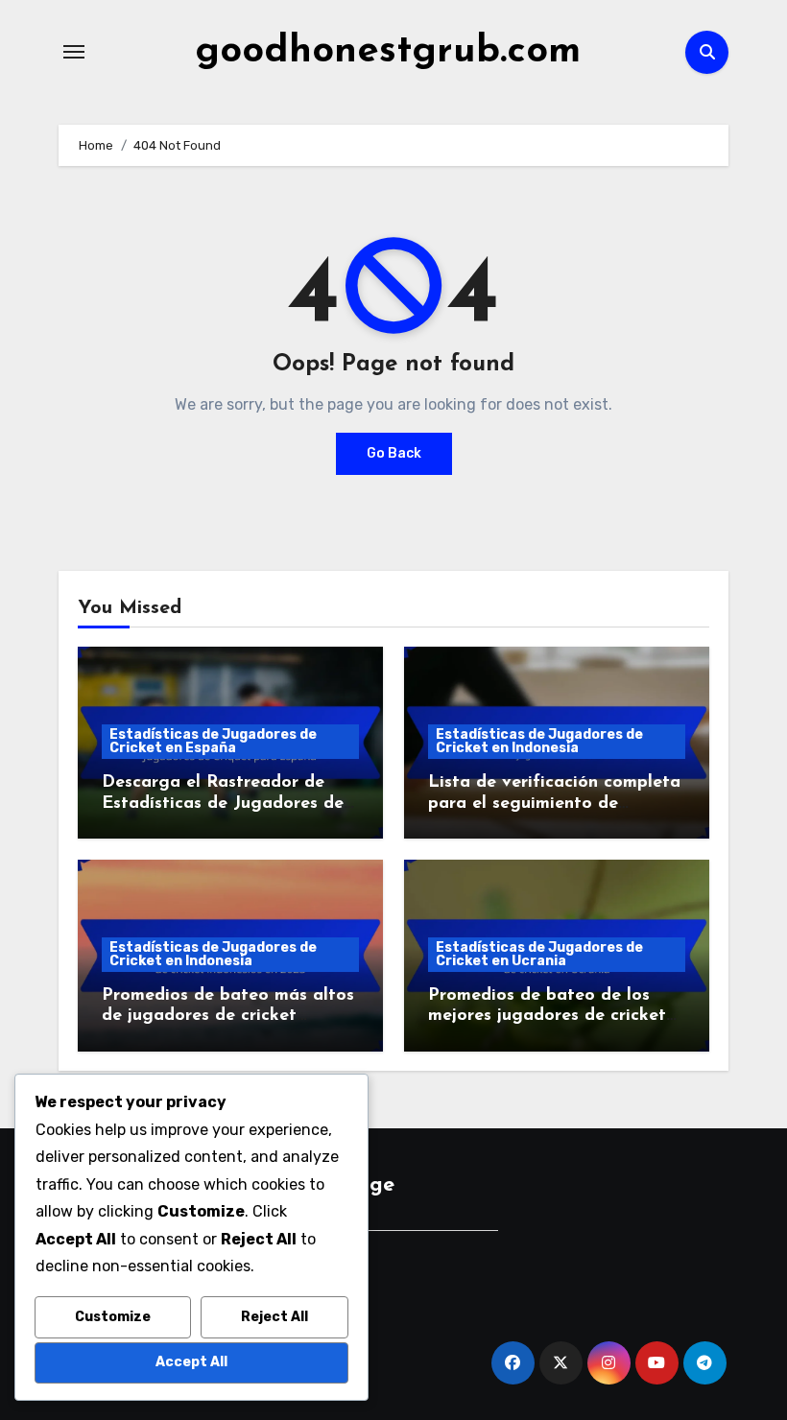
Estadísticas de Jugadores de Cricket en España (213, 741)
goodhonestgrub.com (388, 52)
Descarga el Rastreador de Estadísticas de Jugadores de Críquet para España (223, 803)
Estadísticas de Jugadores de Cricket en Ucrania (539, 954)
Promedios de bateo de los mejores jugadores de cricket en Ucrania (547, 1016)
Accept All (191, 1362)
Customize (113, 1317)
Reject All (274, 1317)
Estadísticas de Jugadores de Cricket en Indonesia (539, 741)
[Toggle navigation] (74, 51)
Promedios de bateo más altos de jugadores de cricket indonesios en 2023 (228, 1016)
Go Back (394, 453)
